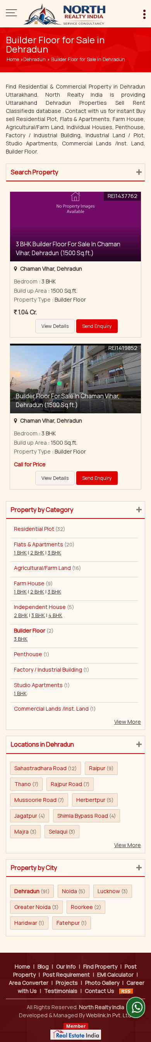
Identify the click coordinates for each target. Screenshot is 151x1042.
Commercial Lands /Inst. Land (51, 708)
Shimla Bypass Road (82, 815)
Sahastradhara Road (40, 768)
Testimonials (60, 990)
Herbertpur (90, 799)
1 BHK (20, 552)
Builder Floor (29, 630)
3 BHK (54, 552)
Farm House (29, 583)
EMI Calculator (115, 974)
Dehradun (34, 59)
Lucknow (109, 891)
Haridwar (25, 922)
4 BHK (55, 615)
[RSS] (126, 990)
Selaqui (58, 831)
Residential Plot (34, 528)
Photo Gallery (102, 982)
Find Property (100, 966)
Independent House (40, 607)
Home (13, 59)
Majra (21, 831)
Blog (43, 966)
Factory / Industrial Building (48, 669)
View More (127, 721)
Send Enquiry (97, 326)
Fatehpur (68, 922)
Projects (67, 982)
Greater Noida (32, 907)
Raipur (97, 768)
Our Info (66, 966)
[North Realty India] (64, 13)
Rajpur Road (66, 784)
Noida (69, 891)
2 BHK (37, 552)
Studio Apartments (38, 685)
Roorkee (82, 907)
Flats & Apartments (38, 544)
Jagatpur (25, 815)
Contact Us (99, 990)
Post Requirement (66, 974)
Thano (22, 784)
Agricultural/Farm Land (42, 567)
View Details (55, 326)
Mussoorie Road (35, 799)
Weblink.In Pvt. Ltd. (109, 1015)
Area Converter (28, 982)
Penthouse (28, 654)
